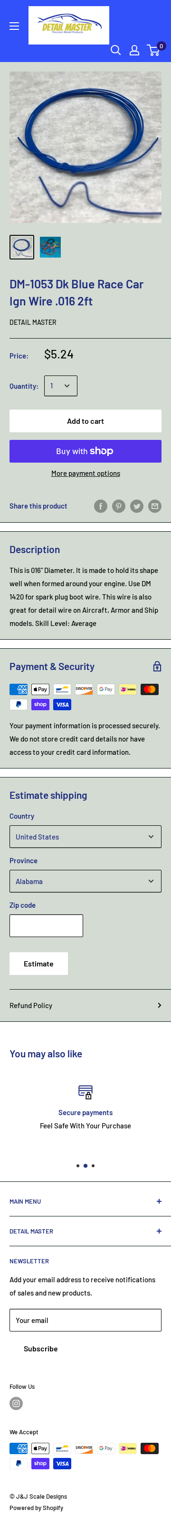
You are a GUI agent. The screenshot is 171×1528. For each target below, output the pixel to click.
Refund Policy (31, 1005)
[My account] (134, 50)
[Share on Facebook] (100, 506)
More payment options (85, 473)
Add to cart (85, 420)
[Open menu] (14, 26)
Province (24, 860)
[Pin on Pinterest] (118, 506)
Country (22, 816)
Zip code (23, 905)
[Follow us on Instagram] (16, 1403)
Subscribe (41, 1348)
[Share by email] (155, 506)
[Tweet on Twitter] (136, 506)
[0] (154, 50)
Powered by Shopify (36, 1507)
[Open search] (116, 50)
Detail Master (33, 322)
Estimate (39, 963)
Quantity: (24, 386)
